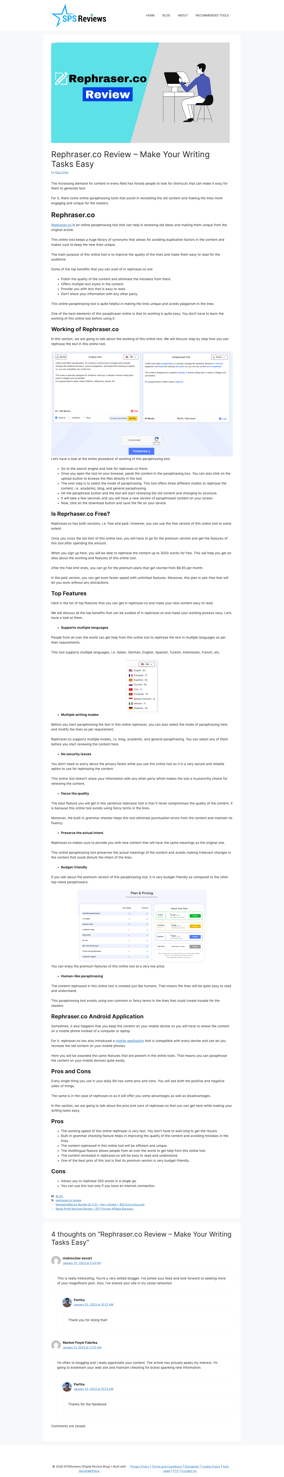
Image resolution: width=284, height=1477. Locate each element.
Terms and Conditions (167, 1466)
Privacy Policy (139, 1466)
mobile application (130, 1041)
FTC (176, 1471)
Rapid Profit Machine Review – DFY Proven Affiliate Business (94, 1208)
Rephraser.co (61, 225)
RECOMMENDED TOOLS (212, 15)
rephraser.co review (68, 1200)
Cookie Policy (211, 1466)
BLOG (166, 15)
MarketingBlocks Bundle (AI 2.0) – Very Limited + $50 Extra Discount (100, 1204)
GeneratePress (89, 1471)
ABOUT (183, 15)
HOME (150, 15)
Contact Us (188, 1471)
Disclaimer (192, 1466)
